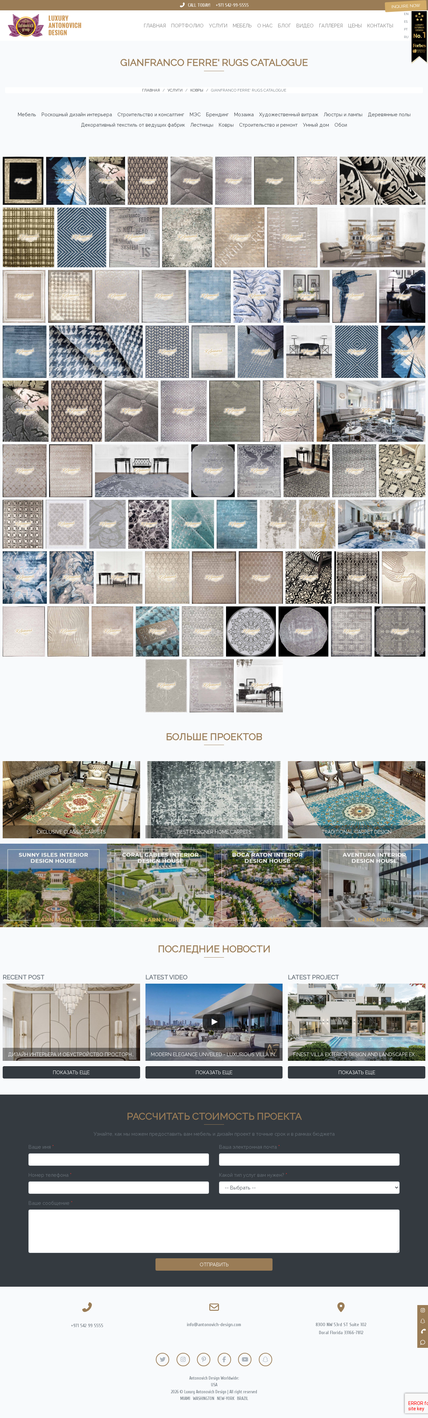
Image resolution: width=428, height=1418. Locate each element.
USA (214, 1385)
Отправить (214, 1264)
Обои (340, 125)
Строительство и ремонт (268, 125)
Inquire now (406, 6)
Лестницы (201, 125)
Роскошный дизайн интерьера (76, 114)
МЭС (195, 114)
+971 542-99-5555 (232, 5)
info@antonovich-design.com (214, 1324)
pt (406, 29)
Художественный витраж (288, 114)
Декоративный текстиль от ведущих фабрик (133, 125)
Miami (185, 1398)
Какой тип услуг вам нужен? (253, 1175)
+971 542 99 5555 (87, 1325)
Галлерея (331, 25)
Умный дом (316, 125)
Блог (284, 25)
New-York (225, 1398)
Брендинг (217, 114)
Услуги (218, 25)
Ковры (226, 125)
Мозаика (244, 114)
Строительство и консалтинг (150, 114)
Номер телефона (50, 1175)
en (406, 14)
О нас (265, 25)
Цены (355, 25)
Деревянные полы (389, 114)
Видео (305, 25)
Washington (203, 1398)
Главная (155, 25)
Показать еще (71, 1072)
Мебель (242, 25)
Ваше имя (41, 1147)
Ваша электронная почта (249, 1147)
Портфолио (187, 25)
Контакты (380, 25)
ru (406, 37)
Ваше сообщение (50, 1203)
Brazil (242, 1398)
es (406, 21)
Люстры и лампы (343, 114)
